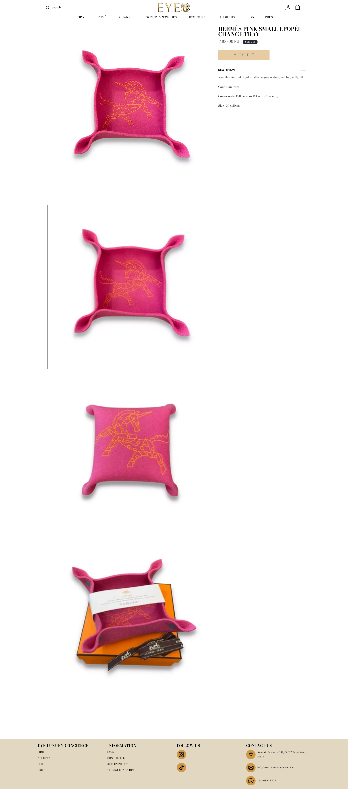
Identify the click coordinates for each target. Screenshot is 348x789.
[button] (79, 17)
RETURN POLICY (117, 764)
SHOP (41, 752)
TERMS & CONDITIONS (121, 770)
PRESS (41, 770)
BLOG (41, 764)
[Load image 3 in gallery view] (129, 619)
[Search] (47, 8)
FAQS (110, 752)
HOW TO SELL (116, 758)
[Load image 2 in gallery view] (129, 453)
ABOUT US (44, 758)
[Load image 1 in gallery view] (129, 287)
